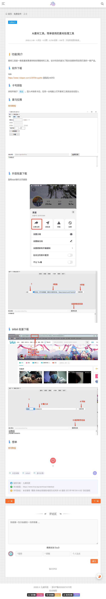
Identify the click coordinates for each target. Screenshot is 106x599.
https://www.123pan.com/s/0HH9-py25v (25, 77)
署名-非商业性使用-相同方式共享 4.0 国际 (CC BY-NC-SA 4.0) (56, 490)
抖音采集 (15, 473)
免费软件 (18, 13)
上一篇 (9, 501)
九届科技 (44, 587)
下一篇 (96, 501)
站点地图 (53, 590)
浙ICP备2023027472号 (62, 587)
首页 (10, 13)
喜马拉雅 (40, 473)
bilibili (28, 473)
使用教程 (12, 105)
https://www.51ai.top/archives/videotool (38, 486)
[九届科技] (53, 4)
